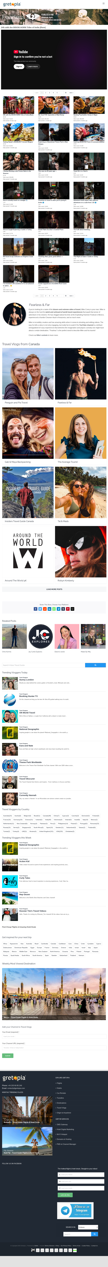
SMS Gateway (62, 1124)
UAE (24, 831)
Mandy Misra (93, 636)
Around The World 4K (28, 549)
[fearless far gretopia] (14, 303)
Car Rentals (61, 1093)
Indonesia (58, 819)
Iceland (39, 819)
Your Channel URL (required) (13, 1043)
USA (59, 831)
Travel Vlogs (61, 1108)
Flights (59, 1083)
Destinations (61, 1103)
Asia (22, 944)
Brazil (37, 816)
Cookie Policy (86, 1245)
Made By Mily (67, 636)
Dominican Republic (21, 947)
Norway (33, 823)
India (48, 819)
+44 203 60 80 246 (15, 1085)
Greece (29, 819)
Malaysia (6, 951)
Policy (57, 1245)
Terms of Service (49, 1245)
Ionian (77, 947)
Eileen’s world (41, 636)
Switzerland (71, 827)
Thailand (92, 827)
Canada (34, 344)
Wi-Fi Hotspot (62, 1134)
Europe (39, 947)
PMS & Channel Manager (66, 1144)
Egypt (32, 947)
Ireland (68, 819)
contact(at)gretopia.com (16, 1088)
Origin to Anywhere (64, 1113)
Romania (94, 823)
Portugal (84, 823)
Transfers (60, 1098)
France (7, 819)
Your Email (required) (10, 1032)
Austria (18, 816)
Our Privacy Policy (66, 1245)
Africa (5, 944)
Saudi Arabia (15, 955)
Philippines (63, 823)
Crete (83, 944)
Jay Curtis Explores (14, 636)
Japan (96, 947)
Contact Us (94, 1245)
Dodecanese (7, 947)
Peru (52, 823)
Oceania (65, 951)
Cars (70, 944)
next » (71, 92)
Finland (95, 816)
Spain (49, 827)
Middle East (23, 951)
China (56, 816)
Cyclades (90, 944)
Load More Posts (54, 589)
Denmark (86, 816)
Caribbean (62, 944)
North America (55, 951)
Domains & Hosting (64, 1139)
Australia (7, 816)
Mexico (94, 819)
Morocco (33, 951)
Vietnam (81, 955)
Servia (16, 827)
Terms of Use (76, 1245)
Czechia (75, 816)
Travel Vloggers (27, 378)
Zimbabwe (69, 831)
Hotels (59, 1088)
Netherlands (8, 823)
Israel (77, 819)
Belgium (27, 816)
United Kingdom (46, 831)
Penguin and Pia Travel (28, 371)
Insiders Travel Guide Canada (28, 489)
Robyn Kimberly (81, 549)
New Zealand (22, 823)
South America (37, 955)
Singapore (26, 827)
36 (65, 92)
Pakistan (44, 823)
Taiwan (82, 827)
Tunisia (6, 831)
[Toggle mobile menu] (104, 3)
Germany (18, 819)
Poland (74, 823)
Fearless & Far (81, 371)
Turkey (16, 831)
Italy (85, 819)
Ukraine (32, 831)
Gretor (36, 1245)
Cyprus (65, 816)
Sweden (60, 827)
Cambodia (44, 944)
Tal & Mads (81, 489)
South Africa (39, 827)
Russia (7, 827)
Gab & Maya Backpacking (28, 430)
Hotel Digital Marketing (65, 1129)
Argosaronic (14, 944)
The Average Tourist (81, 430)
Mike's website (42, 335)
